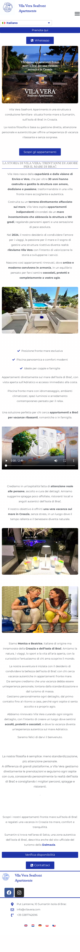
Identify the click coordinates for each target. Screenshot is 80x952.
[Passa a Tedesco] (40, 925)
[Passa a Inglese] (25, 925)
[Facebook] (9, 892)
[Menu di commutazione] (77, 13)
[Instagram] (19, 892)
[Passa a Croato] (32, 925)
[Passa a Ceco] (54, 925)
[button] (26, 22)
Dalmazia (48, 844)
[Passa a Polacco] (47, 925)
